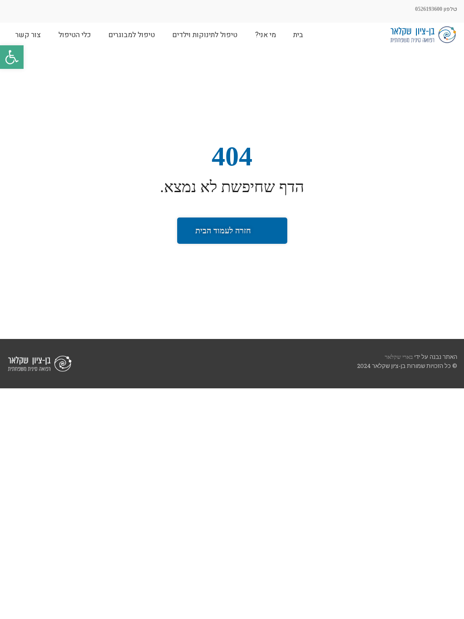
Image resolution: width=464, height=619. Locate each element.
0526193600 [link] (428, 9)
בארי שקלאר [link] (399, 356)
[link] (12, 57)
